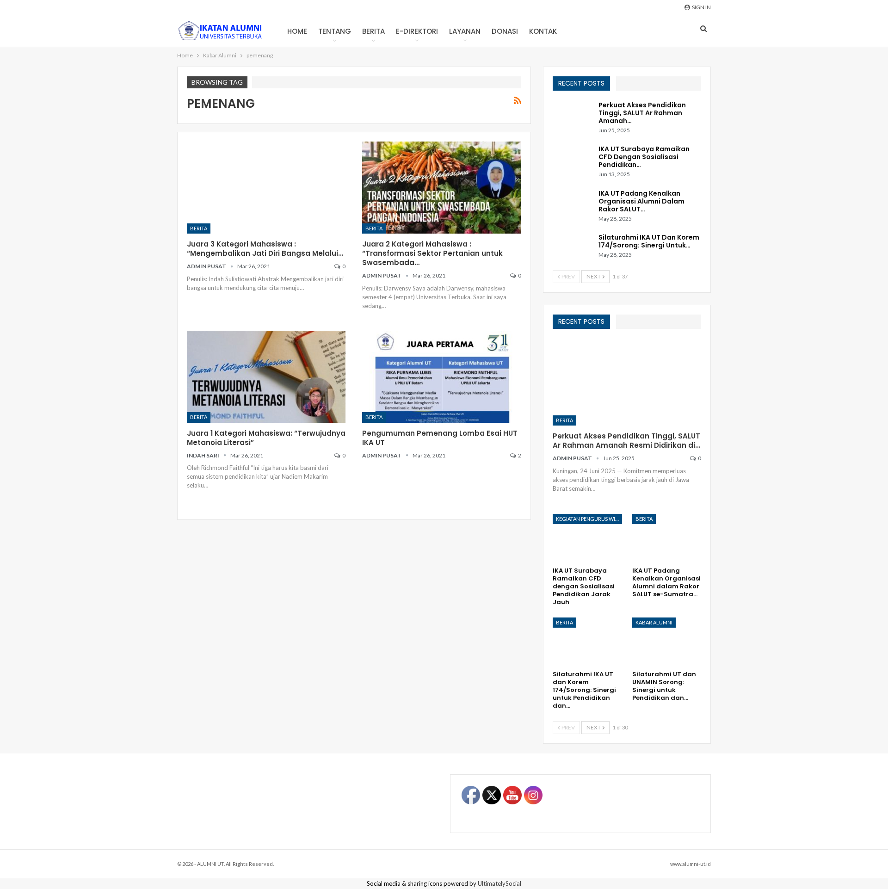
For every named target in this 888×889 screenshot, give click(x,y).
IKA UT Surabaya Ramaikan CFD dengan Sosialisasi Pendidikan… (644, 156)
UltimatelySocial (499, 883)
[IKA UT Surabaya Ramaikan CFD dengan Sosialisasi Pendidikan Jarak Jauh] (572, 160)
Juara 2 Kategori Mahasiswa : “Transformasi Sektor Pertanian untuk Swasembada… (432, 253)
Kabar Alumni (653, 622)
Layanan (465, 31)
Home (297, 31)
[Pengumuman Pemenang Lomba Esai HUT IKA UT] (441, 377)
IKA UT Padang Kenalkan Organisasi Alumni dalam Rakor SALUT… (641, 201)
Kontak (543, 31)
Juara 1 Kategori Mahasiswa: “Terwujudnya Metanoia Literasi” (266, 437)
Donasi (505, 31)
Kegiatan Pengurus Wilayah (589, 519)
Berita (373, 31)
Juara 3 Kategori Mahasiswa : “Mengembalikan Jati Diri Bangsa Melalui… (265, 248)
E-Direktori (417, 31)
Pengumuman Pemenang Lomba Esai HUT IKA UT (440, 437)
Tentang (334, 31)
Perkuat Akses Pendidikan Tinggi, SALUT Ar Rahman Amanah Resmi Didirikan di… (626, 440)
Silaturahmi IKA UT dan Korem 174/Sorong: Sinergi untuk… (648, 241)
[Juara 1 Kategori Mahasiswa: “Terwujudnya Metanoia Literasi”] (266, 377)
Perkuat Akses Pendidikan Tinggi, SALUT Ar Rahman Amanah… (642, 112)
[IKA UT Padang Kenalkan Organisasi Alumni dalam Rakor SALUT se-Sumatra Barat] (572, 204)
